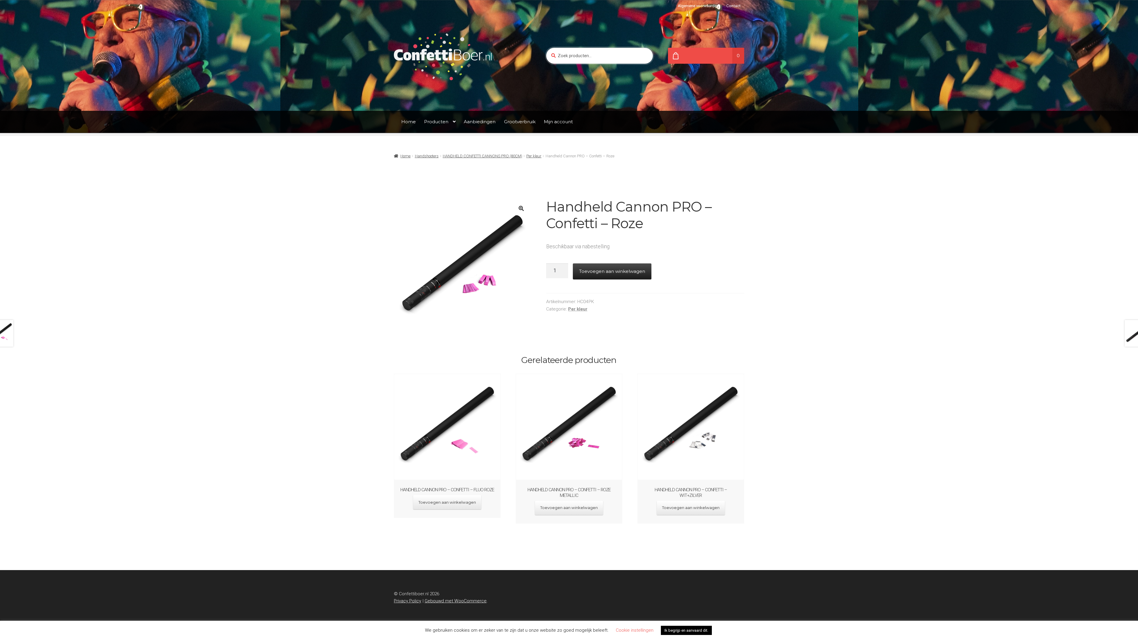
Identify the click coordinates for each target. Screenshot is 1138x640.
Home (408, 121)
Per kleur (533, 156)
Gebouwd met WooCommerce (456, 601)
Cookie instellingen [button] (634, 630)
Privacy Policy (407, 601)
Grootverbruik (520, 121)
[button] (521, 208)
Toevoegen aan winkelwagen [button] (447, 502)
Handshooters (427, 156)
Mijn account (558, 121)
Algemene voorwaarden (698, 6)
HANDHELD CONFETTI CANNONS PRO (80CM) (482, 156)
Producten (436, 121)
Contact (733, 6)
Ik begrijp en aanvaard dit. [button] (686, 630)
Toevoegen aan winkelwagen (612, 271)
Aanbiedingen (480, 121)
